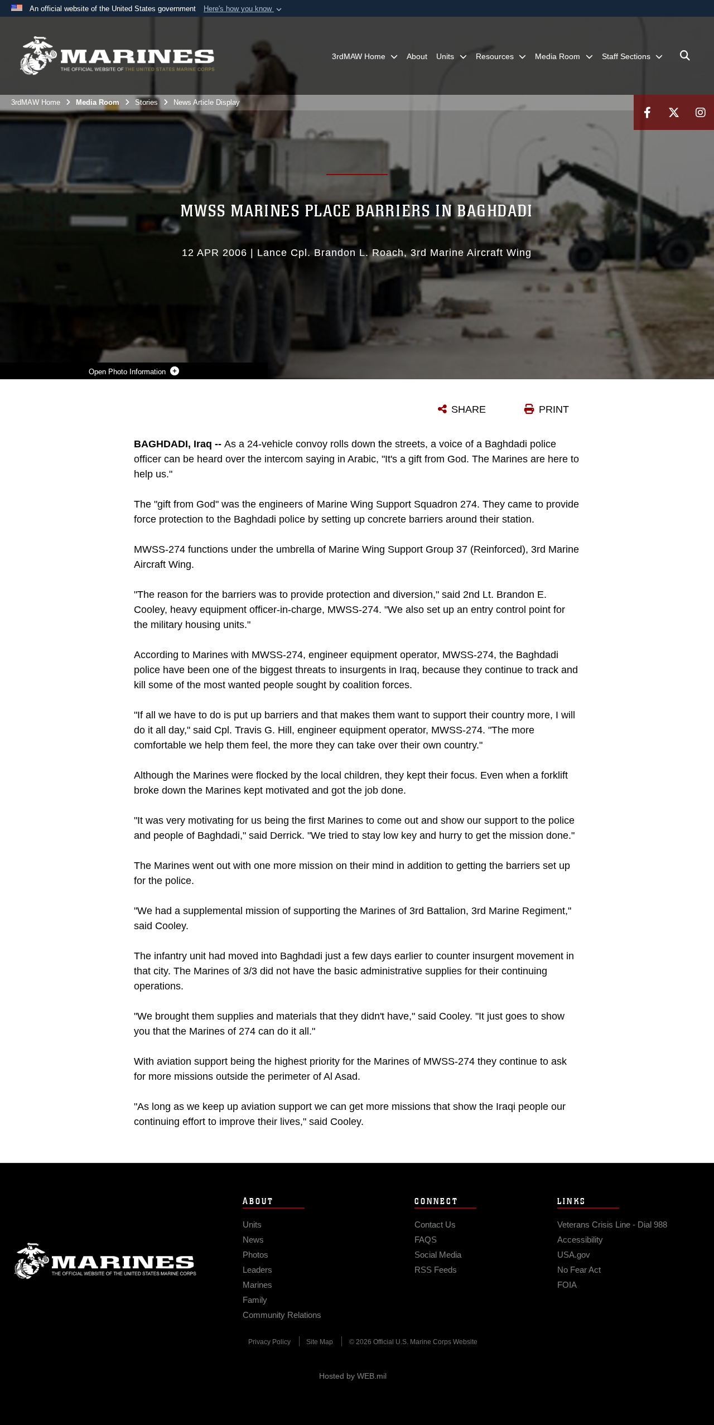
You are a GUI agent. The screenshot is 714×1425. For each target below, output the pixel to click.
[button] (244, 9)
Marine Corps (105, 1261)
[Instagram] (700, 112)
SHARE (468, 409)
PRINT (554, 409)
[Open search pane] (685, 56)
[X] (673, 112)
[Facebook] (647, 112)
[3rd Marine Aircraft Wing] (117, 55)
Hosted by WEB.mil (353, 1375)
